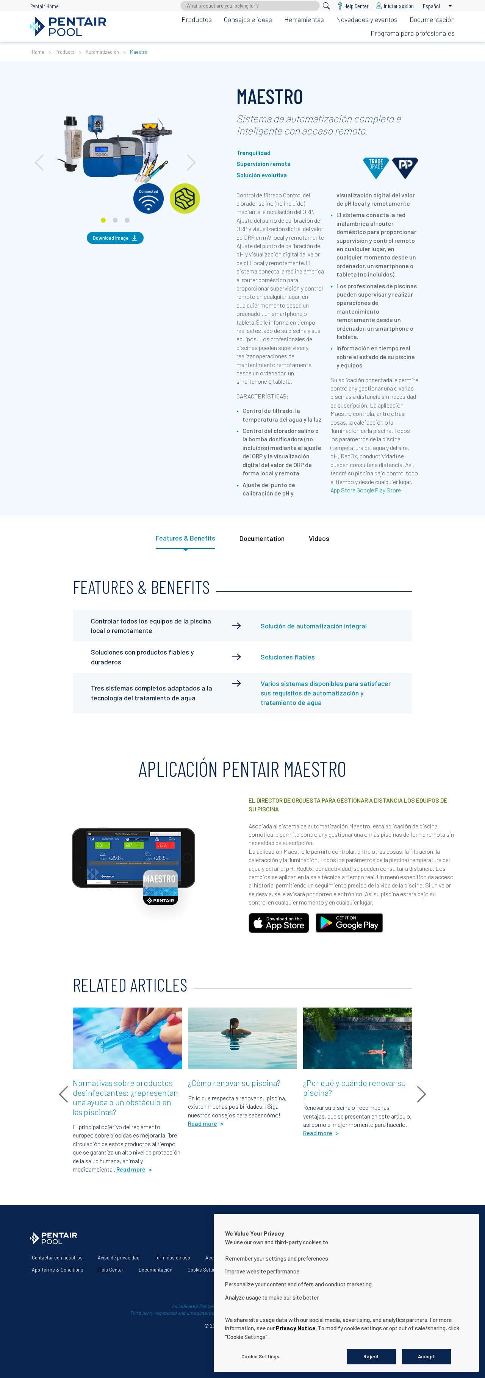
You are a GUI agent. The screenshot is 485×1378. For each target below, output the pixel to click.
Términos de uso (172, 1258)
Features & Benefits (185, 538)
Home (38, 52)
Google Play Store (379, 490)
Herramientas (304, 19)
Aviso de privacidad (118, 1258)
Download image (110, 238)
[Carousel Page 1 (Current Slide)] (103, 220)
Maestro (138, 52)
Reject (371, 1356)
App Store (342, 490)
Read (85, 1017)
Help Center (111, 1270)
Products (65, 52)
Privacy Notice (296, 1328)
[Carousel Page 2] (115, 220)
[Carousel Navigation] (115, 82)
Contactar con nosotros (57, 1258)
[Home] (68, 26)
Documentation (262, 538)
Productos (196, 19)
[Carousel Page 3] (127, 220)
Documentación (432, 19)
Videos (319, 538)
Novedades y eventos (366, 19)
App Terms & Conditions (57, 1270)
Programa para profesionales (413, 33)
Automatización (102, 52)
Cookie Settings (204, 1270)
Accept (426, 1356)
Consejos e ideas (248, 19)
